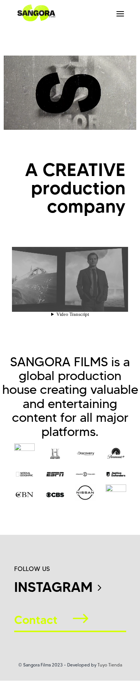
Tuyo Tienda (109, 665)
